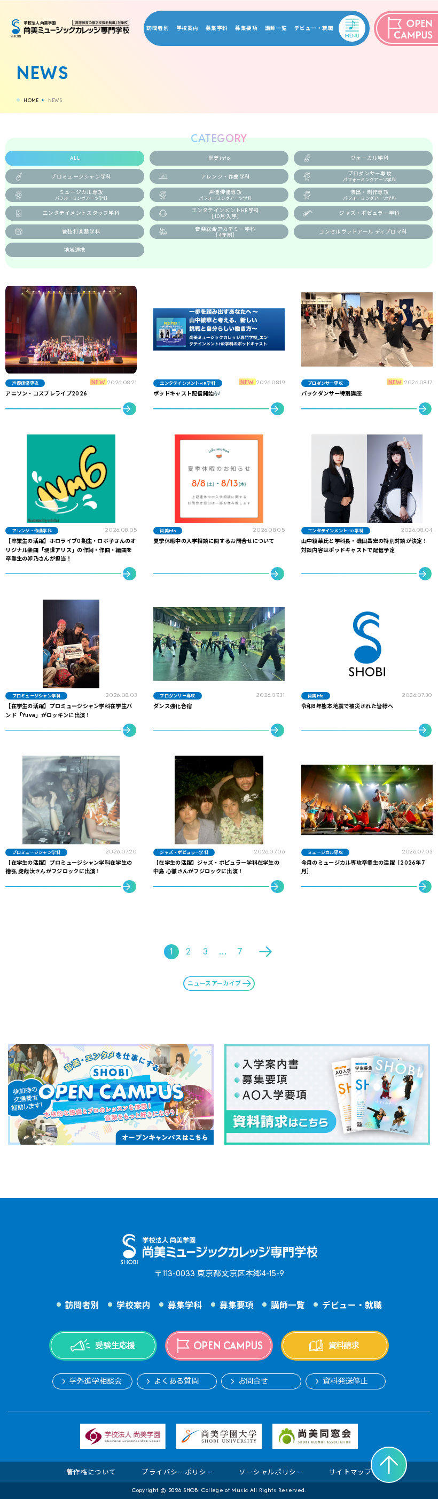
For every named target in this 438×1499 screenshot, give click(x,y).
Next (266, 951)
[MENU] (342, 21)
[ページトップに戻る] (389, 1465)
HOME (31, 101)
